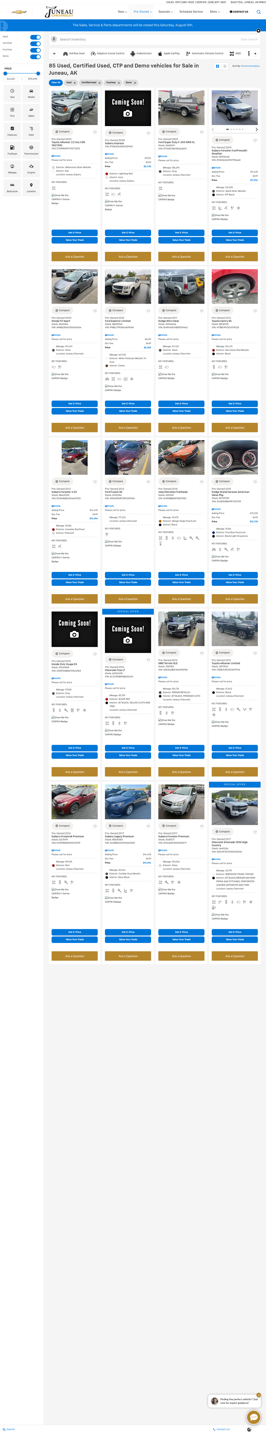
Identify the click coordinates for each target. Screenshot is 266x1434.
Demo (6, 56)
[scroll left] (54, 53)
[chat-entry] (253, 1417)
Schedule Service (191, 11)
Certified (7, 43)
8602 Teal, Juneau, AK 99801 (248, 2)
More (214, 12)
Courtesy (7, 50)
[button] (259, 12)
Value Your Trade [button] (75, 240)
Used (5, 37)
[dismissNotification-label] (258, 1395)
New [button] (121, 12)
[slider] (5, 73)
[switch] (22, 37)
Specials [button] (164, 12)
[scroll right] (255, 53)
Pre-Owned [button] (141, 12)
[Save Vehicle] (95, 132)
